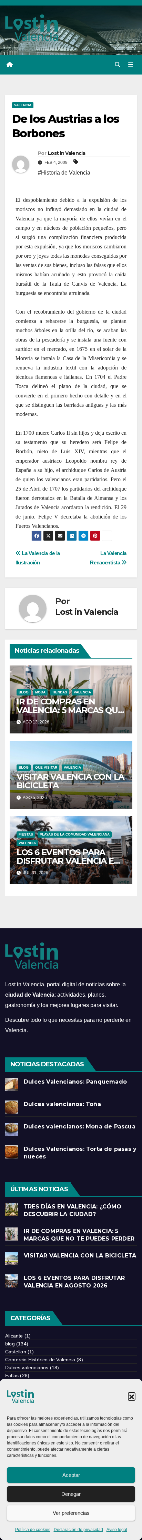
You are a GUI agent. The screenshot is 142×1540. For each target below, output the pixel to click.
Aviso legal (116, 1529)
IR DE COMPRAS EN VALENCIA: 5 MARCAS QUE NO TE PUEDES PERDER (70, 710)
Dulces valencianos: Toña (62, 1104)
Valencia (22, 105)
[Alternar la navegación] (131, 64)
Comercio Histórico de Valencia (40, 1359)
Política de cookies (32, 1529)
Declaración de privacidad (78, 1529)
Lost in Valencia (66, 153)
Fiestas (26, 834)
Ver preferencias (71, 1513)
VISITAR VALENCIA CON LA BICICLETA (70, 781)
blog (24, 692)
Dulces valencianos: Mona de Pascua (79, 1126)
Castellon (15, 1351)
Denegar (71, 1494)
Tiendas (59, 692)
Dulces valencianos (27, 1367)
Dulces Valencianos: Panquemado (75, 1081)
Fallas (12, 1375)
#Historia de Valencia (64, 173)
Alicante (14, 1336)
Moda (40, 692)
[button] (131, 1396)
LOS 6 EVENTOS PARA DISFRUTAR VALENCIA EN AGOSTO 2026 (68, 861)
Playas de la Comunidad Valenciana (75, 834)
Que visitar (46, 767)
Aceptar (71, 1475)
